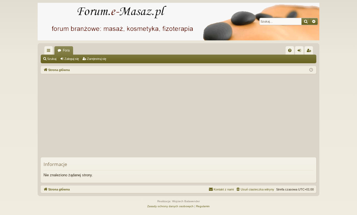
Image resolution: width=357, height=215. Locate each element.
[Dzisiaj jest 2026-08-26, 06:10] (311, 70)
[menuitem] (290, 50)
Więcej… (50, 51)
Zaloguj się (71, 58)
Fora (66, 50)
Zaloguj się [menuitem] (300, 51)
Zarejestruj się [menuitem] (310, 51)
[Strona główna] (178, 21)
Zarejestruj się (96, 58)
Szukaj (51, 58)
